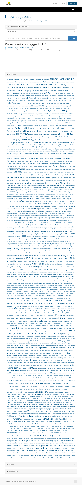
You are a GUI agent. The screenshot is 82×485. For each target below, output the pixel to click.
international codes (56, 251)
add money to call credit (13, 90)
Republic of (27, 350)
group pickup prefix (27, 227)
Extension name (24, 196)
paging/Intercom (19, 323)
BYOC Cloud (16, 121)
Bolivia (68, 114)
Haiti (35, 229)
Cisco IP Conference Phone (14, 156)
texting (52, 409)
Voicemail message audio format (16, 438)
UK (58, 424)
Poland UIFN (64, 331)
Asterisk (24, 98)
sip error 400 (54, 383)
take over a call (48, 405)
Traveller (15, 418)
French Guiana (56, 209)
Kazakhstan (26, 272)
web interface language (51, 448)
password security (46, 325)
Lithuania (13, 285)
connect (50, 166)
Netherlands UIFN (39, 309)
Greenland (60, 225)
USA (31, 430)
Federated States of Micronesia (62, 204)
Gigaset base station (31, 218)
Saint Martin (26, 360)
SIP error (47, 383)
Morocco (53, 298)
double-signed (58, 188)
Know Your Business (53, 272)
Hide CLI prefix (50, 231)
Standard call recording (43, 398)
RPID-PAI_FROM (57, 356)
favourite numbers (22, 204)
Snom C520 (47, 389)
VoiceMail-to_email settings (45, 441)
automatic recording (12, 106)
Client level (65, 158)
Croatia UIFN (67, 172)
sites (8, 389)
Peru (28, 328)
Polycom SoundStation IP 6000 (51, 336)
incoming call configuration (30, 246)
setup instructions (63, 373)
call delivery (44, 125)
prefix (69, 340)
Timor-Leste (46, 413)
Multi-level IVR (55, 300)
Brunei (73, 116)
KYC (48, 276)
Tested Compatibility (29, 409)
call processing (39, 134)
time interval (57, 411)
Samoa (58, 363)
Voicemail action (65, 433)
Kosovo (41, 277)
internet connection (20, 255)
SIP (65, 381)
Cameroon (45, 147)
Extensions (23, 199)
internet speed (47, 255)
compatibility (66, 164)
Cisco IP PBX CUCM (45, 156)
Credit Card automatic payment (47, 172)
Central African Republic (25, 151)
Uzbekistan (35, 430)
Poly (70, 330)
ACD (49, 88)
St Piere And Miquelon (13, 398)
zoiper (41, 458)
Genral (50, 215)
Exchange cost (20, 194)
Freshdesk (19, 211)
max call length (71, 291)
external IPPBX (33, 198)
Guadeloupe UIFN (54, 227)
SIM (39, 381)
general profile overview (58, 213)
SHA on (22, 375)
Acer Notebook (55, 88)
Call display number (53, 125)
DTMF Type (21, 190)
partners (30, 325)
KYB (44, 277)
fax (29, 203)
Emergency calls (25, 192)
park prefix (70, 323)
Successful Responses (68, 400)
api (42, 93)
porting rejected (14, 341)
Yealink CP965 (53, 453)
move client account (62, 298)
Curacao (9, 175)
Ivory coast (28, 264)
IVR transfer (16, 270)
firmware (21, 206)
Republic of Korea (36, 350)
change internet (64, 151)
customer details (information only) (22, 175)
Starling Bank (27, 400)
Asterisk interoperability (40, 98)
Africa (51, 90)
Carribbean (56, 149)
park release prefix (12, 325)
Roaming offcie (51, 353)
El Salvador (66, 190)
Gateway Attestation (52, 211)
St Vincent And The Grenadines (28, 398)
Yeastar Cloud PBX (42, 456)
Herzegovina (23, 232)
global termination (22, 220)
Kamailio (20, 272)
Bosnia (72, 114)
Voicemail (55, 432)
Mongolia (25, 298)
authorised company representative (41, 100)
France (66, 206)
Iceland (33, 244)
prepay (31, 343)
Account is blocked (26, 87)
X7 (42, 453)
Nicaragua (57, 311)
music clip (43, 304)
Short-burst (23, 378)
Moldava (14, 298)
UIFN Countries (43, 424)
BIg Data (50, 111)
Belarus (45, 108)
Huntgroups (27, 244)
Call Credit (18, 125)
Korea (24, 276)
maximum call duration (13, 293)
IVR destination (59, 264)
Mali (8, 291)
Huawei (56, 241)
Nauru (8, 309)
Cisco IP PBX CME (34, 156)
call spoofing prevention (41, 140)
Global (61, 218)
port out (25, 338)
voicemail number (31, 438)
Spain (73, 394)
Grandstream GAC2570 (64, 220)
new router (18, 311)
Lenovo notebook (39, 281)
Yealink (46, 453)
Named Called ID (44, 306)
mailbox (13, 289)
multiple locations (31, 303)
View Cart (72, 3)
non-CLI (15, 313)
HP (45, 241)
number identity (40, 315)
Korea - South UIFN (33, 277)
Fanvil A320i (29, 201)
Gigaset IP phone (42, 218)
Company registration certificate (53, 164)
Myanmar (26, 306)
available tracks (33, 106)
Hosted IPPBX (21, 236)
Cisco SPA (53, 156)
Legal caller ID (30, 281)
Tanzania (55, 405)
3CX (44, 81)
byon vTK (44, 120)
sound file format (67, 392)
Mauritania (48, 291)
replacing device (19, 350)
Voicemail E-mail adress (13, 436)
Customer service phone (31, 178)
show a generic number (54, 378)
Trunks (8, 421)
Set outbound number (66, 370)
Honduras (48, 234)
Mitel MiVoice (35, 296)
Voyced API (44, 445)
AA (26, 84)
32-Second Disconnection (35, 82)
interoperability (59, 255)
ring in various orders (18, 353)
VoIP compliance (28, 443)
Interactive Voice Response (27, 251)
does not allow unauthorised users (16, 188)
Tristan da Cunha (39, 419)
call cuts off (37, 125)
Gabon (40, 211)
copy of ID (51, 169)
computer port (11, 166)
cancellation (37, 149)
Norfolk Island (22, 313)
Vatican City (57, 430)
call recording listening (25, 137)
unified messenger (46, 426)
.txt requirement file (12, 79)
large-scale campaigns (13, 279)
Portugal (22, 341)
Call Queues (53, 134)
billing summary (39, 114)
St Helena (53, 396)
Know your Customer (58, 274)
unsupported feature (50, 428)
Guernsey (17, 229)
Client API (34, 158)
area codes (22, 96)
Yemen (8, 458)
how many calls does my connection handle (61, 239)
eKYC (60, 190)
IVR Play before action (23, 267)
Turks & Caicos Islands (47, 421)
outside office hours (48, 321)
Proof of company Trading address (29, 345)
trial (21, 419)
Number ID (32, 315)
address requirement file (39, 90)
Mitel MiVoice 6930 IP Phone (58, 296)
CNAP (37, 161)
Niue (70, 311)
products (52, 343)
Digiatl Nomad (40, 183)
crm (57, 172)
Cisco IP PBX (25, 156)
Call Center (68, 123)
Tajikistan (41, 405)
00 (19, 79)
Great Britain (41, 225)
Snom (41, 389)
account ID (14, 88)
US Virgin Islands (24, 430)
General (68, 211)
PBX (17, 328)
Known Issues (68, 274)
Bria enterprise (36, 116)
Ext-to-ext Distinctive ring (41, 194)
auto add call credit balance (63, 100)
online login (70, 315)
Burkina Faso (37, 118)
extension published (49, 196)
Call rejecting (16, 140)
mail (71, 287)
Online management (12, 318)
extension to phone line (13, 199)
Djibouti (61, 186)
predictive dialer (47, 341)
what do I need (26, 451)
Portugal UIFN (28, 341)
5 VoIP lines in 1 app (64, 82)
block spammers (61, 114)
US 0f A (72, 428)
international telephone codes (51, 253)
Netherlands (17, 309)
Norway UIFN (65, 313)
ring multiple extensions (31, 353)
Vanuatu (51, 430)
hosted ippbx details (43, 236)
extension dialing (15, 196)
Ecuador (53, 190)
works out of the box (35, 453)
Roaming (42, 353)
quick (16, 348)
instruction (10, 251)
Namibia (52, 306)
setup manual (71, 373)
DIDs (34, 183)
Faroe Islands (70, 201)
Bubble (9, 118)
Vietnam (35, 433)
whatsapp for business (56, 451)
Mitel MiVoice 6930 (44, 296)
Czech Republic (67, 178)
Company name (39, 164)
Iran (19, 261)
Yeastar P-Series (61, 456)
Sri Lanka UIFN (38, 396)
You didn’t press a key (17, 458)
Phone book (66, 328)
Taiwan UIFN (34, 405)
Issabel (12, 264)
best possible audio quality (20, 111)
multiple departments (17, 304)
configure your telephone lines (34, 166)
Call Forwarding (14, 131)
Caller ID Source (43, 145)
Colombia (70, 161)
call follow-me (29, 128)
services (42, 370)
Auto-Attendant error (42, 103)
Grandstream (50, 220)
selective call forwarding (49, 368)
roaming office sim (12, 356)
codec (54, 161)
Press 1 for (37, 343)
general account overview (14, 213)
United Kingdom (69, 426)
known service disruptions (14, 277)
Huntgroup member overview (15, 244)
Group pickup (17, 227)
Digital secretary (11, 186)
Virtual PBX (41, 433)
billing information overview (26, 114)
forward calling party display (48, 206)
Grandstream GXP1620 (26, 223)
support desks (20, 402)
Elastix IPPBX (10, 192)
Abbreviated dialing (45, 84)
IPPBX (58, 258)
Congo (45, 166)
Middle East (14, 296)
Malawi (52, 289)
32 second (13, 82)
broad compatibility (58, 116)
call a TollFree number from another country (62, 121)
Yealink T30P (71, 453)
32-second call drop (21, 82)
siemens (28, 381)
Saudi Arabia (59, 365)
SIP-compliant (57, 386)
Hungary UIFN (68, 241)
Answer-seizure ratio (35, 93)
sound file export (57, 392)
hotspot (13, 239)
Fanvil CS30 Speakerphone (40, 201)
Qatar (69, 345)
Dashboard (20, 180)
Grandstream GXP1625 (39, 223)
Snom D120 (54, 389)
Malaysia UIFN (64, 289)
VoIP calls (20, 443)
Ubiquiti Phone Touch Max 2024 (19, 424)
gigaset (21, 217)
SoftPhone (9, 392)
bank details (23, 108)
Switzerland (52, 402)
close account (20, 161)
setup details (55, 373)
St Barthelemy (46, 396)
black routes (52, 114)
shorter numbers (42, 378)
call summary (52, 140)
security (30, 367)
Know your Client (11, 274)
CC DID (13, 151)
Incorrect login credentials (31, 248)
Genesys (25, 215)
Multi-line (64, 301)
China (41, 154)
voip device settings (46, 443)
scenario (70, 365)
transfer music (49, 416)
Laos (72, 277)
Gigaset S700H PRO (53, 218)
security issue (38, 368)
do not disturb (71, 186)
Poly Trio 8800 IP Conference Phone (22, 334)
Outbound (62, 318)
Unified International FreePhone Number (18, 426)
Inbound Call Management (67, 244)
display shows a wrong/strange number (39, 186)
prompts (57, 343)
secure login (12, 367)
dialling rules (20, 183)
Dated (27, 180)
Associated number (14, 98)
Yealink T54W (18, 456)
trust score (14, 421)
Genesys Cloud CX (42, 215)
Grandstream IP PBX (12, 225)
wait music (69, 445)
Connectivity (58, 166)
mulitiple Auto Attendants (26, 301)
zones (71, 458)
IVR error (13, 267)
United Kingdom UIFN (13, 428)
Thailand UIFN (64, 409)
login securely (65, 285)
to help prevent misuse (59, 413)
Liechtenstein (13, 283)
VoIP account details (67, 441)
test (15, 409)
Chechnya (15, 154)
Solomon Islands (29, 392)
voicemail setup (33, 441)
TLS (51, 413)
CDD (16, 151)
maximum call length (26, 293)
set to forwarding (20, 373)
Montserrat (38, 298)
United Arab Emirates (58, 426)
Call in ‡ (45, 131)
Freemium (17, 209)
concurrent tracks (20, 166)
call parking (31, 134)
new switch (24, 311)
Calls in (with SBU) (37, 147)
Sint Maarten (60, 381)
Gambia (44, 211)
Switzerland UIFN (60, 402)
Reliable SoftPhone (53, 348)
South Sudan (67, 394)
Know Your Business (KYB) (67, 272)
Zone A (45, 458)
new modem (70, 309)
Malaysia (56, 289)
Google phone (32, 220)
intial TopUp (70, 255)
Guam (61, 227)
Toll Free (72, 413)
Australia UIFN (19, 100)
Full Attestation (27, 211)
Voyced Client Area (10, 21)
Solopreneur (41, 391)
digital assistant (52, 183)
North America (30, 313)
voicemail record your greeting (59, 438)
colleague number (62, 161)
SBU (64, 365)
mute (11, 306)
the (69, 409)
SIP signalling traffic (39, 386)
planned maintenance (28, 331)
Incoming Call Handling (44, 246)
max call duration (62, 291)
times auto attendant (24, 413)
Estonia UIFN (62, 192)
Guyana (31, 229)
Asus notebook (56, 98)
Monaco (19, 298)
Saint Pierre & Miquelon (53, 360)
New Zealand (39, 311)
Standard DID (54, 398)
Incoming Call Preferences (59, 246)
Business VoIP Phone (56, 118)
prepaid (26, 343)
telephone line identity (29, 407)
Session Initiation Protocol (52, 370)
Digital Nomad (66, 183)
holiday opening (27, 234)
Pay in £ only (64, 325)
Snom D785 (68, 389)
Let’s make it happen (64, 281)
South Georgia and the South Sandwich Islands (44, 394)
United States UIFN (39, 428)
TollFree (10, 416)
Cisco (64, 153)
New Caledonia (62, 309)
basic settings (39, 108)
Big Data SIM (57, 111)
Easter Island (34, 190)
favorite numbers (11, 204)
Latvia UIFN (50, 279)
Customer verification (44, 178)
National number (67, 306)
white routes (19, 453)
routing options (48, 356)
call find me (17, 128)
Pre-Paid (35, 341)
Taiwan (28, 405)
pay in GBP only (56, 325)
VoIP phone (55, 443)
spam (14, 396)
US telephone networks (13, 430)
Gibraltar (15, 218)
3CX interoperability (52, 82)
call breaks (61, 123)
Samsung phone (15, 365)
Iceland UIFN (39, 244)
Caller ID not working (63, 143)
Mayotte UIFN (54, 293)
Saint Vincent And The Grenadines (23, 363)
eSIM (52, 192)
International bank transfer (43, 251)
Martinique (32, 291)
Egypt (57, 190)
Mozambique (14, 301)
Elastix (71, 190)
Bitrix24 (46, 114)
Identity (48, 243)
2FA (72, 78)
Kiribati (45, 272)
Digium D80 (24, 186)
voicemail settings (19, 440)
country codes (11, 172)
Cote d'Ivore (63, 169)
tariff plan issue (62, 405)
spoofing (25, 396)
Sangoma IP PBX (37, 365)
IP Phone (45, 258)
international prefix (25, 253)
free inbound (10, 209)
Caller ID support (64, 145)
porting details (44, 338)
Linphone (42, 283)
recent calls (23, 347)
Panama (41, 323)
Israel (70, 261)
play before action (39, 331)
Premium (9, 343)
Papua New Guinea (49, 323)
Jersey (8, 272)
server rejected (15, 370)
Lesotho (47, 281)
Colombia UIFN (11, 164)
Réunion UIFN (66, 350)
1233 (46, 79)
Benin (69, 108)
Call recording (64, 133)
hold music (19, 234)
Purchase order (62, 345)
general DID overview (28, 213)
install (71, 248)
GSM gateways (37, 227)
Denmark (59, 180)
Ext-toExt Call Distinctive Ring (56, 194)
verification (12, 432)
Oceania (47, 315)
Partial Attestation (23, 325)
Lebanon (11, 281)
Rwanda (33, 358)
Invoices (9, 258)
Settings (44, 373)
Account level (41, 87)
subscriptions (57, 400)
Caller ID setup (34, 145)
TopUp (22, 416)
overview (57, 321)
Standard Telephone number (15, 400)
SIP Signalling (30, 386)
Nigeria (66, 311)
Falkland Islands (16, 201)
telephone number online (43, 407)
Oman (65, 315)
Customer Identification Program (55, 175)
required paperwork (47, 350)
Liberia (73, 281)
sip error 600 (62, 383)
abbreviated (31, 85)
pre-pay (40, 341)
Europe (9, 194)
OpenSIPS (21, 318)
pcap (25, 328)
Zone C (54, 458)
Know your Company (22, 274)
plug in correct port (50, 331)
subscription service (47, 400)
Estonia (57, 192)
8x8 (71, 82)
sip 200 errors (71, 381)
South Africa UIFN (25, 394)
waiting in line (18, 448)
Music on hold (53, 303)
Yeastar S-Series (70, 456)
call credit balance (28, 125)
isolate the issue (63, 261)
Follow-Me (37, 206)
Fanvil (23, 201)
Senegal (70, 368)
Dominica (29, 188)
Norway (59, 313)
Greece (47, 225)
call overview (22, 133)
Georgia (54, 215)
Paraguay (57, 323)
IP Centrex (31, 258)
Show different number (19, 381)
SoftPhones (16, 392)
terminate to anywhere (68, 407)
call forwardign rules (65, 128)
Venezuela (64, 430)
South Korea (60, 394)
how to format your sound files (15, 241)
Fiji (72, 204)
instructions (16, 251)
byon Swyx (37, 121)
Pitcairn (19, 331)
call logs (50, 131)
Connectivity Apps (69, 166)
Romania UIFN (40, 356)
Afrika (54, 90)
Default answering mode (42, 180)
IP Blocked (23, 258)
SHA (14, 375)
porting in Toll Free (65, 338)
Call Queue (47, 134)
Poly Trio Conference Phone (50, 334)
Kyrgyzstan (53, 277)
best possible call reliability (36, 111)
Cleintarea (23, 158)
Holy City (34, 234)
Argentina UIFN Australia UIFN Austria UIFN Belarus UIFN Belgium (52, 96)
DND (65, 186)
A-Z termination (17, 84)
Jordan (15, 272)
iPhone (54, 258)
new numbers (10, 311)
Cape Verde (44, 149)
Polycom (62, 333)
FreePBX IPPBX (30, 209)
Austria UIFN (27, 100)
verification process (23, 433)
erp (46, 192)
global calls (66, 218)
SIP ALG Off (14, 383)
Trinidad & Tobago (28, 419)
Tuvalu (56, 421)
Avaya (41, 105)
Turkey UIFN (29, 421)
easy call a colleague (44, 190)
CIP (60, 154)
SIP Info (24, 386)
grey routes (67, 225)
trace (27, 416)
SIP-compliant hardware (68, 386)
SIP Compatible (27, 383)
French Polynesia (11, 211)
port (71, 336)
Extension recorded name (63, 196)
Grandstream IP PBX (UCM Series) (27, 225)
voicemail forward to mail (27, 436)
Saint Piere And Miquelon (39, 360)
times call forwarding (37, 413)
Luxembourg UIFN (36, 287)
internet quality (38, 255)
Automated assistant (54, 103)
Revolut (72, 350)
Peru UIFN (33, 328)
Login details (43, 285)
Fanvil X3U (56, 201)
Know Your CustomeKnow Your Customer (40, 274)
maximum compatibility (38, 293)
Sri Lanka (31, 396)
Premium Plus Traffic (18, 343)
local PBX (27, 285)
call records (60, 136)
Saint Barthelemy (58, 358)
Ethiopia (69, 192)
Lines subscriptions (30, 283)
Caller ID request (17, 145)
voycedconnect (56, 445)
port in (21, 338)
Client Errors (43, 158)
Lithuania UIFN (20, 285)
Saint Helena (67, 358)
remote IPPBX (62, 348)
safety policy (49, 358)
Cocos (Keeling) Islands (46, 161)
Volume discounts (28, 445)
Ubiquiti (63, 421)
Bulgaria (23, 118)
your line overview (29, 458)
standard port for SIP (65, 398)
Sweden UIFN (45, 402)
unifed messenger (69, 424)
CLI (28, 158)
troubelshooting (52, 418)
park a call (63, 323)
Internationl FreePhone (67, 253)
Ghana (11, 218)
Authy (53, 100)
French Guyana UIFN (66, 209)
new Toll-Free (31, 311)
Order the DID (41, 318)
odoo (51, 315)
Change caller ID (55, 151)
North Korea (38, 313)
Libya (8, 283)
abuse (68, 85)
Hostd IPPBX (71, 234)
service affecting (24, 370)
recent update (33, 348)
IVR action (39, 263)
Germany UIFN (67, 215)
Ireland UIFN (30, 261)
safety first (43, 358)
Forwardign (60, 206)
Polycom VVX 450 (65, 336)
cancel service (29, 149)
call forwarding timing (32, 131)
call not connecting (58, 131)
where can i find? (11, 453)
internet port (30, 255)
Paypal (13, 328)
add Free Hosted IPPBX (66, 88)
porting (37, 338)
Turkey (24, 421)
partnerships (37, 325)
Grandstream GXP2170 (53, 223)
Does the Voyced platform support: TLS (21, 48)
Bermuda (9, 111)
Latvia (45, 279)
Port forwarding (14, 338)
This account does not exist (40, 411)
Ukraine (61, 424)
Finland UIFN (14, 206)
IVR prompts (63, 267)
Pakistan (27, 323)
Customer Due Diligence (39, 175)
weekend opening (16, 451)
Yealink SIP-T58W (62, 453)
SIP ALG (9, 383)
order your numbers (51, 318)
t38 (25, 405)
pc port (21, 328)
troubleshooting (66, 419)
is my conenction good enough (43, 261)
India (40, 248)
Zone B (50, 458)
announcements (11, 93)
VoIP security (69, 443)
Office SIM (58, 315)
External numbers (55, 199)
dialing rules (13, 183)
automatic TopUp (24, 106)
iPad (50, 258)
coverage (19, 171)
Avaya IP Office (59, 106)
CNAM (34, 161)
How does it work (40, 238)
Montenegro (31, 298)
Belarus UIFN (51, 108)
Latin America (39, 279)
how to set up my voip (38, 241)
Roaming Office (63, 353)
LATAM (33, 279)
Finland (9, 206)
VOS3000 (35, 445)
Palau (31, 323)
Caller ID (28, 142)
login (38, 285)
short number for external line (54, 375)
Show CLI (63, 378)
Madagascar (66, 287)
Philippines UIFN (47, 328)
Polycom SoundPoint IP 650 (21, 336)
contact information (16, 169)
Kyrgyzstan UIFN (61, 277)
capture (50, 149)
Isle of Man (55, 261)
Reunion (58, 350)
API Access (49, 93)
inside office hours (63, 248)
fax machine (34, 204)
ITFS (23, 264)
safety (37, 358)
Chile (37, 154)
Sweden (38, 402)
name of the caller (34, 306)
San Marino (23, 365)
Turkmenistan (37, 421)
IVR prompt (34, 266)
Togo (67, 413)
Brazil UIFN (29, 116)
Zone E (63, 458)
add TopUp (26, 90)
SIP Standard (49, 386)
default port (52, 180)
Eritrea (42, 192)
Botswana (22, 116)
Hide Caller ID (31, 232)
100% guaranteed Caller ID (37, 79)
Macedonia (49, 287)
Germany (59, 215)
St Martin (72, 396)
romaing (27, 356)
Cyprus (53, 178)
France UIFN (71, 206)
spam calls (20, 396)
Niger (62, 311)
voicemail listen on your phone (63, 436)
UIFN (36, 423)
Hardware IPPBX (47, 229)
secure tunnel (22, 368)
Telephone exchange (16, 407)
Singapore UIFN (52, 381)
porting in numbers (53, 338)
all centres (60, 90)
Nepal (12, 309)
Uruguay (59, 428)
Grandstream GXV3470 (66, 223)
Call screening (27, 139)
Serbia (8, 370)
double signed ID (49, 188)
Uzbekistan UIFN (43, 430)
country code (71, 169)
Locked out (33, 285)
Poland (59, 331)
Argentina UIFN (30, 96)
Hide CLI (39, 231)
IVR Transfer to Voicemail (27, 270)
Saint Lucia (17, 360)
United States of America (26, 428)
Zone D (59, 458)
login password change (54, 285)
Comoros (31, 164)
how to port (27, 241)
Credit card (34, 172)
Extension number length (37, 196)
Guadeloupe (45, 227)
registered (42, 347)
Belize (65, 108)
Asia (72, 96)
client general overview (53, 158)
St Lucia (67, 396)
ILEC (53, 244)
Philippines (39, 328)
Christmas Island (54, 154)
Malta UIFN (16, 291)
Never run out (53, 309)
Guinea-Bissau (25, 229)
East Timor (28, 190)
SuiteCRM (13, 402)
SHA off (18, 375)
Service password (34, 370)
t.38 (23, 405)
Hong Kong (54, 234)
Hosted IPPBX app (32, 236)
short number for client (39, 375)
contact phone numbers (33, 169)
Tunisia (19, 421)
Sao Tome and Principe (48, 365)
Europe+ (13, 194)
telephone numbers (56, 407)
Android (65, 90)
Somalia (49, 392)
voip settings (10, 445)
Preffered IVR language (59, 341)
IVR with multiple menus (46, 269)
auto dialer (25, 103)
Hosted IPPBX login (55, 236)
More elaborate (46, 298)
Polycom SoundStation (35, 336)
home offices (41, 234)
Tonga (16, 416)
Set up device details (31, 373)
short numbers (16, 378)
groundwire (10, 227)
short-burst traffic (32, 378)
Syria (8, 405)
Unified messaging (35, 426)
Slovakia (12, 389)
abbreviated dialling (60, 85)
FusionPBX (34, 211)
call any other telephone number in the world (19, 123)
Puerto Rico (54, 345)
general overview (46, 213)
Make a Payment (28, 289)
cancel (14, 149)
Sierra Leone (34, 381)
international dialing (68, 251)
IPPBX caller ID (65, 258)
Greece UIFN (53, 225)
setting (39, 373)
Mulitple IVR (45, 301)
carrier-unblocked (65, 149)
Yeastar (33, 455)
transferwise (59, 416)
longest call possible (17, 287)
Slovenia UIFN (31, 389)
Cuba (72, 172)
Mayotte (48, 293)
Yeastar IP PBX (52, 456)
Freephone (39, 208)
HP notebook (50, 241)
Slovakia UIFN (18, 389)
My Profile (18, 306)
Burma (43, 118)
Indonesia (45, 248)
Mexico (61, 293)
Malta (10, 291)
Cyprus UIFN (58, 178)
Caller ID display (40, 142)
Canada (51, 147)
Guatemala (11, 229)
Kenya (41, 272)
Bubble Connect (15, 118)
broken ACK (68, 116)
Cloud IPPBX (28, 161)
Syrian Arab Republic (15, 405)
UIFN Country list (52, 424)
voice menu (47, 433)
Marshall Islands (23, 291)
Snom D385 (61, 389)
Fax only (42, 203)
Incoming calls (17, 248)
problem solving (44, 343)
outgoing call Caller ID (23, 321)
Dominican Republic (38, 188)
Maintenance (19, 289)
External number (45, 199)
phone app (57, 328)
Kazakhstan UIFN (34, 272)
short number (28, 375)
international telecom (37, 253)
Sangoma (29, 365)
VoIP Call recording (12, 443)
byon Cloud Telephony (27, 121)
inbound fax (10, 246)
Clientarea (11, 161)
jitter (11, 272)
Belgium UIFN (59, 108)
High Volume (61, 232)
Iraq (21, 261)
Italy (15, 264)
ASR (8, 98)
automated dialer (65, 103)
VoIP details (36, 443)
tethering (38, 409)
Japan (64, 270)
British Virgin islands (46, 116)
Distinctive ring (54, 186)
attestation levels (66, 98)
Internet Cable (11, 255)
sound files (10, 394)
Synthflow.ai (69, 402)
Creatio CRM (27, 172)
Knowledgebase (23, 21)
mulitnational (37, 301)
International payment (13, 253)
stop (40, 400)
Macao (44, 287)
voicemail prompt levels (43, 438)
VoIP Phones (62, 443)
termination (10, 409)
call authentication (46, 123)
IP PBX (38, 258)
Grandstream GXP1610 (13, 223)
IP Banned (17, 258)
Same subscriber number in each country (44, 363)
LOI (71, 285)
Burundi (48, 118)
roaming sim (21, 356)
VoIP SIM (18, 445)
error (48, 192)
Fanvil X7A (63, 201)
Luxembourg (27, 287)
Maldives (70, 289)
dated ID (32, 180)
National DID (58, 306)
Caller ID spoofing (53, 145)
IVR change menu (49, 264)
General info (37, 213)
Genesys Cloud (32, 215)
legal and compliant (20, 281)
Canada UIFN (57, 147)
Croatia (61, 172)
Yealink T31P (10, 456)
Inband (57, 244)
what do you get (35, 451)
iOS (13, 258)
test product (19, 409)
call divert (62, 125)
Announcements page (22, 93)
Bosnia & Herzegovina (13, 116)
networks (46, 309)
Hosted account (11, 236)
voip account (57, 441)
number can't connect (22, 315)
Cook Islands (43, 169)
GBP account (62, 211)
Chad (48, 151)
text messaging (45, 409)
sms (37, 389)
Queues (12, 348)
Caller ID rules (26, 145)
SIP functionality (17, 386)
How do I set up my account (24, 239)
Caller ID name (52, 143)
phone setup (13, 331)
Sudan (8, 402)
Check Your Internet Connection (27, 154)
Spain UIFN (10, 396)
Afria (47, 90)
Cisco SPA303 (60, 156)
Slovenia (25, 389)
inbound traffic (18, 246)
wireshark (26, 453)
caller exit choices (19, 143)
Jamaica (60, 270)
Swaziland (33, 402)
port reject (31, 338)
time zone (65, 411)
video (30, 433)
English (55, 3)
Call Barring (54, 123)
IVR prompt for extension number (50, 267)
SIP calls (20, 383)
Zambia (36, 458)
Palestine (35, 323)
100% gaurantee (24, 79)
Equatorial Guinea (35, 192)
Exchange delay (29, 194)
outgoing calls (36, 321)
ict (43, 244)
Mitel (20, 295)
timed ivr (15, 413)
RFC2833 (9, 353)
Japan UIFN (69, 270)
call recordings (36, 137)
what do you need (45, 451)
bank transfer (31, 108)
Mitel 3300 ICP (27, 296)
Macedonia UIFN (57, 287)
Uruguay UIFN (66, 428)
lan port (68, 277)
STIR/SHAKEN (34, 400)
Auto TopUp (31, 103)
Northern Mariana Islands (49, 313)
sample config (65, 363)
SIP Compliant (38, 383)
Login (63, 3)
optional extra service (30, 318)
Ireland (25, 261)
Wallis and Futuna (35, 448)
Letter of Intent (54, 281)
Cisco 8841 (70, 154)
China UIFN (46, 154)
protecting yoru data (45, 345)
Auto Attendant (14, 103)
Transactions (35, 416)
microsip (65, 293)
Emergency (17, 192)
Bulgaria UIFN (29, 118)
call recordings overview (47, 137)
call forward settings (45, 128)
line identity (21, 283)
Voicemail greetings (44, 435)
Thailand (56, 409)
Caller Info (16, 147)
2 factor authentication (59, 78)
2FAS (8, 82)
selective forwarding (62, 368)
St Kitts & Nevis (60, 396)
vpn (65, 445)
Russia (70, 356)
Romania (32, 356)
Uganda (31, 424)
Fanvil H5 (50, 201)
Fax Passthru (49, 204)
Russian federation (25, 358)
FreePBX (22, 209)
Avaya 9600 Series (49, 106)
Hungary (61, 241)
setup (49, 372)
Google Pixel (40, 220)
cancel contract (20, 149)
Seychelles (9, 375)
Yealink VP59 (25, 456)
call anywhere (36, 123)
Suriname (27, 402)
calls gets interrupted (26, 147)
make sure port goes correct (41, 289)
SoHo (22, 391)
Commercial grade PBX (22, 164)
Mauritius (53, 291)
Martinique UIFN (39, 291)
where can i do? (68, 451)
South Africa (16, 394)
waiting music (26, 448)
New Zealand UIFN (49, 311)
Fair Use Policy (65, 199)
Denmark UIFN (66, 180)
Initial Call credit (52, 248)
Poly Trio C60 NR (37, 334)
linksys (38, 283)
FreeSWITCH (48, 209)
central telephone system (39, 151)
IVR (33, 263)
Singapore (45, 381)
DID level (28, 183)
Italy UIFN (19, 264)
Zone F (68, 458)
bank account (16, 108)
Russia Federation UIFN (13, 358)
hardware (39, 229)
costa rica (56, 169)
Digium (18, 186)
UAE (59, 421)
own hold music (64, 321)
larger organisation (25, 279)
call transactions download (63, 140)
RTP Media (65, 356)
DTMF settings (14, 190)
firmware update (29, 206)
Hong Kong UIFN (62, 234)
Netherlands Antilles (27, 309)
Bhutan (46, 111)
